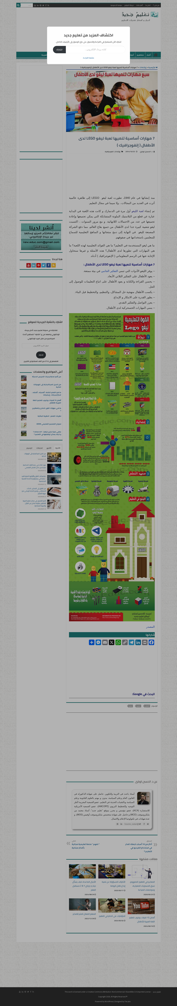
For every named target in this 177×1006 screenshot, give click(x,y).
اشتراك (59, 49)
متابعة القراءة (88, 58)
